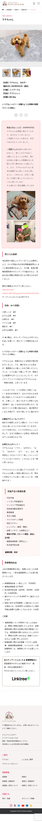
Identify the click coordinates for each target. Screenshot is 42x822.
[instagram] (11, 805)
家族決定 (9, 16)
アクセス (5, 759)
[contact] (27, 805)
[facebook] (19, 805)
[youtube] (23, 805)
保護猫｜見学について (10, 785)
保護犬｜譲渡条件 (28, 781)
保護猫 (4, 777)
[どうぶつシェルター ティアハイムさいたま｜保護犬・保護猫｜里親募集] (13, 3)
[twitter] (15, 806)
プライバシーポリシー (10, 764)
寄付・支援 (6, 798)
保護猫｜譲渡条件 (8, 781)
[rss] (31, 805)
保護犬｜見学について (30, 785)
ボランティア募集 (28, 798)
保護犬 (4, 16)
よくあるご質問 (27, 759)
